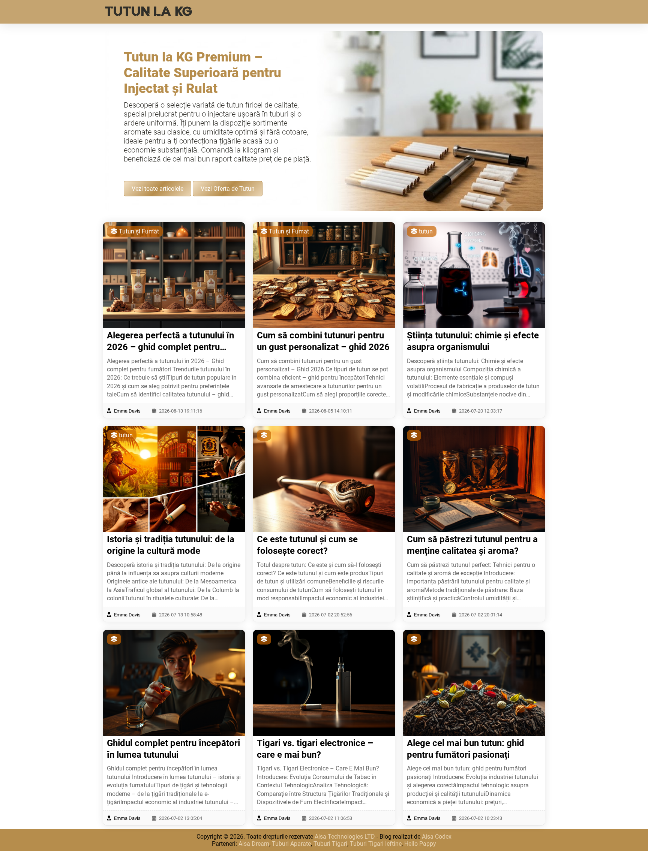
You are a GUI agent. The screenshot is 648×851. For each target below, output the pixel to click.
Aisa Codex (437, 836)
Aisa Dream (253, 843)
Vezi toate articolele (157, 188)
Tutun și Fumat (138, 231)
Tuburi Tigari (330, 843)
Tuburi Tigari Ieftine (376, 843)
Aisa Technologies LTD (345, 836)
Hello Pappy (420, 843)
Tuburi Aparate (291, 843)
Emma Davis (127, 411)
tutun (425, 231)
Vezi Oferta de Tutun (228, 188)
